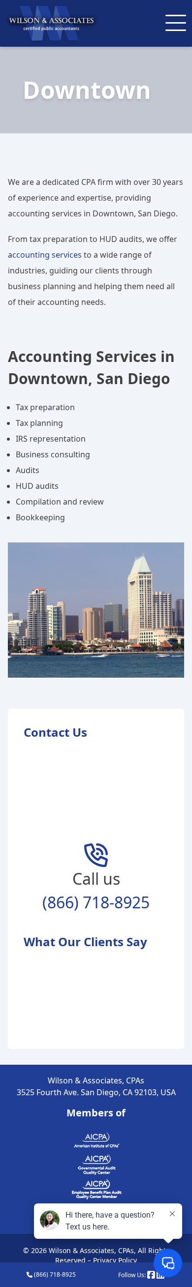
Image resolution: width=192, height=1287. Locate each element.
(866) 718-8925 (96, 902)
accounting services (45, 254)
